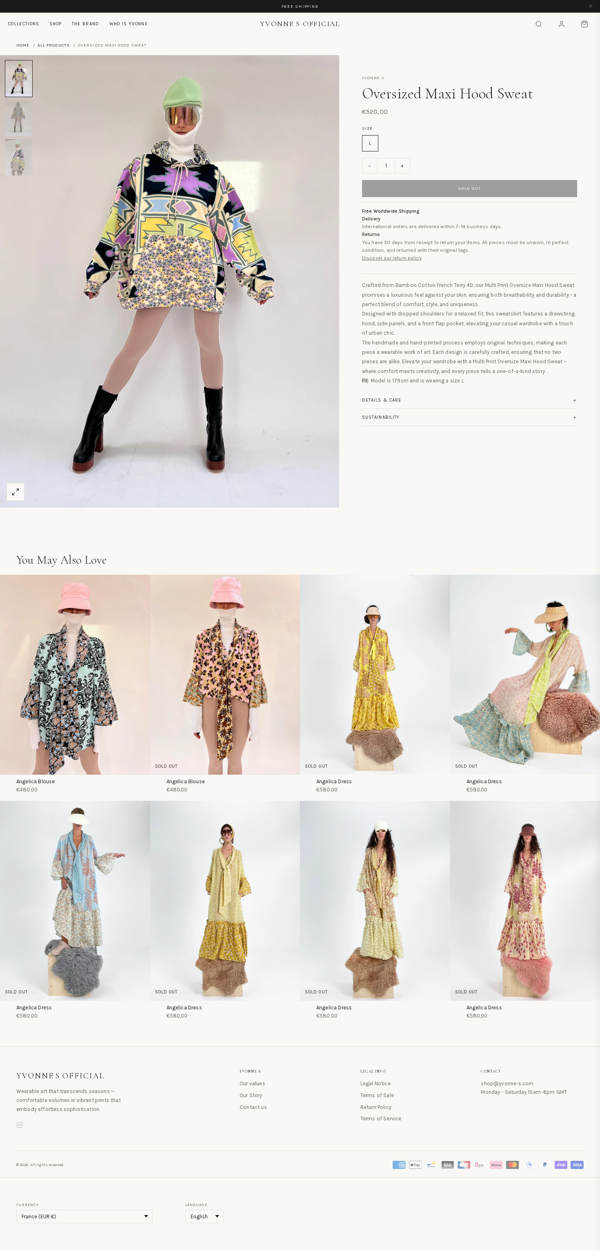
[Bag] (584, 24)
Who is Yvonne (128, 24)
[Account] (561, 24)
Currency (27, 1205)
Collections (24, 24)
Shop (55, 24)
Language (196, 1205)
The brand (86, 24)
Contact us (253, 1107)
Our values (252, 1083)
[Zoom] (15, 492)
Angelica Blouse (35, 781)
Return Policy (375, 1107)
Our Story (251, 1095)
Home (22, 45)
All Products (54, 45)
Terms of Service (381, 1118)
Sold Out (469, 188)
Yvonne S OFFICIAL (60, 1076)
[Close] (590, 6)
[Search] (538, 24)
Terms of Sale (377, 1095)
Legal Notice (375, 1083)
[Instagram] (19, 1126)
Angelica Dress (334, 781)
